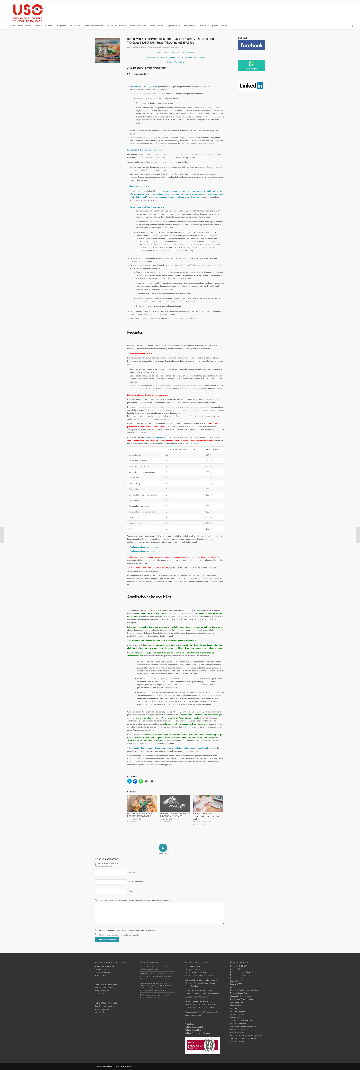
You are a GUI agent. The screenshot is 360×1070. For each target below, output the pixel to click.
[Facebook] (263, 1066)
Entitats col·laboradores (239, 978)
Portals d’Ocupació (238, 1023)
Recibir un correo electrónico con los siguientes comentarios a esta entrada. (127, 930)
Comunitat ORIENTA (238, 966)
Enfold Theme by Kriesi (123, 1066)
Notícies (233, 1008)
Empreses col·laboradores (240, 975)
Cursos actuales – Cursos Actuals (244, 972)
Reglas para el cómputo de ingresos (144, 547)
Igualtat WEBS (236, 984)
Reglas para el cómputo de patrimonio (145, 551)
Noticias (143, 47)
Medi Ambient (235, 1005)
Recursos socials (237, 1032)
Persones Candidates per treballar (244, 990)
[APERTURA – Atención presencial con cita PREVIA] (358, 535)
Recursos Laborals (237, 1029)
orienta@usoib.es (102, 991)
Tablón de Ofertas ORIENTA (241, 1020)
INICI (232, 987)
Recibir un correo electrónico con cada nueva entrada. (119, 935)
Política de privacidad (194, 1027)
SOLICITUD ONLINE (175, 62)
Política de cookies (193, 1030)
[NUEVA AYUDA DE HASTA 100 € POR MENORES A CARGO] (142, 803)
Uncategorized (176, 47)
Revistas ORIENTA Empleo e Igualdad (246, 1035)
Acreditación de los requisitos (149, 596)
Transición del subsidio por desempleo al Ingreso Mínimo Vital (206, 816)
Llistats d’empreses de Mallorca (243, 1026)
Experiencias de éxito (239, 993)
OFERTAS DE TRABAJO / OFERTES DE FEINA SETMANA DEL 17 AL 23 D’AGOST (156, 975)
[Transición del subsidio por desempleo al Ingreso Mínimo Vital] (208, 803)
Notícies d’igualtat (237, 1011)
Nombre (132, 872)
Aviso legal (189, 1024)
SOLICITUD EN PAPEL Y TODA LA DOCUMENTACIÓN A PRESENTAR (175, 57)
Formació (234, 981)
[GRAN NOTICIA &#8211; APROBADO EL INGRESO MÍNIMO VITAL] (175, 803)
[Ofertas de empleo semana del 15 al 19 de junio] (2, 535)
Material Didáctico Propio (240, 996)
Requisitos (135, 332)
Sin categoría (165, 47)
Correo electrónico (136, 882)
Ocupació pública (237, 1014)
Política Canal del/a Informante (197, 1033)
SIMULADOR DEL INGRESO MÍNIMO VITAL (175, 53)
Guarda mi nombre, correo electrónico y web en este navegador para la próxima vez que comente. (135, 900)
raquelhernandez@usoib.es (106, 972)
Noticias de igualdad (154, 47)
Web (131, 891)
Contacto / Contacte (238, 969)
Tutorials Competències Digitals (243, 1038)
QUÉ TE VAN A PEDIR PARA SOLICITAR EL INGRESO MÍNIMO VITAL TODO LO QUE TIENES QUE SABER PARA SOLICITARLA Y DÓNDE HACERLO (172, 40)
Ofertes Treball (236, 1017)
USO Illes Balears (237, 1041)
